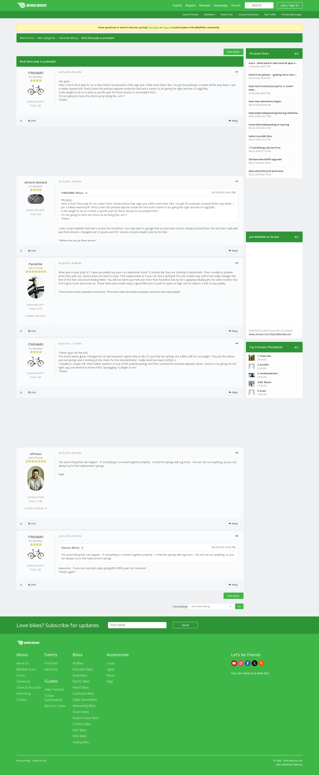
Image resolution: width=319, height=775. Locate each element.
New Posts (227, 14)
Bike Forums (27, 38)
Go (239, 606)
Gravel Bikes (81, 712)
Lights (110, 669)
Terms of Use (39, 760)
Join (284, 5)
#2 (237, 181)
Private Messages (292, 14)
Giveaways (221, 5)
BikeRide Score (26, 669)
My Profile (270, 14)
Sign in (294, 5)
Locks (110, 663)
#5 (237, 452)
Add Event (51, 669)
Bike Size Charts (55, 706)
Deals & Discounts (28, 687)
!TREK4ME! (36, 73)
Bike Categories (46, 38)
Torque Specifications (53, 698)
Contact (21, 700)
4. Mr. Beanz (264, 382)
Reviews (204, 5)
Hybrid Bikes (81, 687)
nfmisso (36, 454)
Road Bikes (80, 675)
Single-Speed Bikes (85, 700)
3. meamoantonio (267, 373)
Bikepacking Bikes (84, 706)
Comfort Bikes (82, 724)
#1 (237, 71)
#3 (237, 262)
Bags (110, 681)
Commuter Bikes (83, 693)
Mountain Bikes (83, 669)
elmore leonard (36, 182)
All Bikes (78, 663)
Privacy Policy (23, 760)
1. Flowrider (264, 356)
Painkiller (36, 264)
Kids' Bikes (79, 730)
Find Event (51, 663)
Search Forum (190, 14)
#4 (237, 343)
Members (209, 14)
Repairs (190, 5)
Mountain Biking (68, 38)
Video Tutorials (54, 689)
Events (177, 5)
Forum (235, 5)
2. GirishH (263, 364)
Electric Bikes (81, 681)
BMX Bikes (80, 736)
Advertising (23, 693)
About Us (22, 663)
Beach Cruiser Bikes (86, 718)
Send (185, 625)
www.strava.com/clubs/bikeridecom (270, 334)
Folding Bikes (81, 742)
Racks (110, 675)
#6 (237, 535)
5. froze (261, 390)
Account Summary (249, 14)
